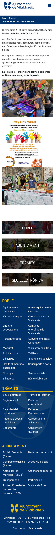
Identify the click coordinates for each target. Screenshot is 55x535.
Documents (9, 427)
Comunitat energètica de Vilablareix (36, 329)
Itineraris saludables (40, 358)
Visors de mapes (12, 316)
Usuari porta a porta (39, 364)
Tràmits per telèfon (39, 394)
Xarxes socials (36, 373)
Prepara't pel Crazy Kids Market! (18, 21)
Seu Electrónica (12, 394)
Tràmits (10, 388)
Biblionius (8, 358)
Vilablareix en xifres (39, 348)
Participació (35, 480)
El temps (8, 373)
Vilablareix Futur (37, 485)
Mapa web (35, 528)
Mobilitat (8, 348)
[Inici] (19, 6)
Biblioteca (8, 378)
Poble (8, 301)
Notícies (13, 18)
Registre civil (10, 400)
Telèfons (33, 353)
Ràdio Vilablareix (37, 378)
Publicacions (10, 353)
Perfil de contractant (40, 452)
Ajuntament (14, 446)
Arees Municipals (38, 461)
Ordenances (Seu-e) (40, 470)
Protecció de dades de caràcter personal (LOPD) (14, 489)
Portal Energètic (12, 338)
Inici (4, 18)
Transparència (11, 480)
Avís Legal (18, 528)
